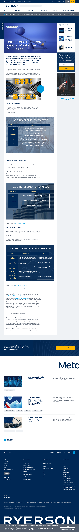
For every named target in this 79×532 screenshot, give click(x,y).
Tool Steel (5, 465)
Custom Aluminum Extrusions (29, 469)
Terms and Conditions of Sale (68, 484)
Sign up (59, 1)
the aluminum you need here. (21, 285)
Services (25, 471)
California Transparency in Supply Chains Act (34, 502)
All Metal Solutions (26, 463)
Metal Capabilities (26, 476)
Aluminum (6, 463)
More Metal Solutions (27, 474)
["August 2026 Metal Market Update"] (66, 32)
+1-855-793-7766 (7, 1)
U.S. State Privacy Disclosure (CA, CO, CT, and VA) (17, 502)
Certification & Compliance (68, 482)
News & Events (66, 472)
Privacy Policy (6, 502)
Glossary (45, 472)
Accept (67, 526)
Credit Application (7, 479)
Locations (59, 452)
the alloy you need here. (20, 223)
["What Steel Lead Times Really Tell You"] (66, 50)
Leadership (65, 470)
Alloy (5, 467)
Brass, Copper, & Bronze (8, 469)
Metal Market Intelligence (48, 468)
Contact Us (54, 1)
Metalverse (45, 466)
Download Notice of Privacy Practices (10, 503)
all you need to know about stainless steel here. (18, 295)
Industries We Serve (27, 479)
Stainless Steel (6, 461)
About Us (64, 463)
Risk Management (26, 465)
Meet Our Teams (66, 468)
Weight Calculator (46, 474)
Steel (5, 459)
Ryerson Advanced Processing (29, 467)
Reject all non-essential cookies (67, 529)
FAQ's (44, 470)
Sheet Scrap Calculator (47, 476)
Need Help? (66, 14)
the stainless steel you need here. (22, 310)
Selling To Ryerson (66, 480)
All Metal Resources (47, 463)
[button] (40, 6)
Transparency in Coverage (65, 502)
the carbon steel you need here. (22, 157)
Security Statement (46, 502)
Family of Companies (67, 478)
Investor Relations (66, 476)
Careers (64, 466)
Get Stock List (72, 5)
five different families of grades (22, 298)
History (64, 474)
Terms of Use (19, 503)
